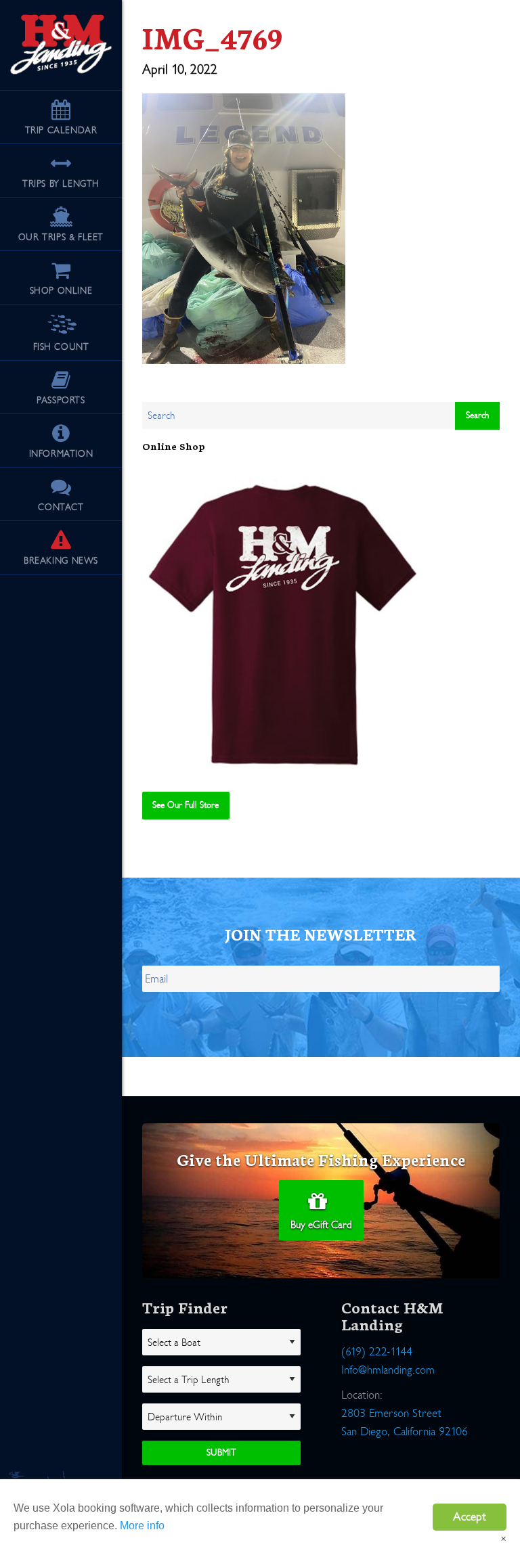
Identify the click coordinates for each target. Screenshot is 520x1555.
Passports (61, 400)
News (61, 560)
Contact (60, 507)
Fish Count (61, 347)
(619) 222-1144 (376, 1352)
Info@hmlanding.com (388, 1370)
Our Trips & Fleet (61, 237)
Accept (469, 1517)
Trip (61, 130)
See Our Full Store (185, 805)
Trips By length (61, 183)
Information (61, 453)
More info (142, 1525)
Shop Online (61, 290)
